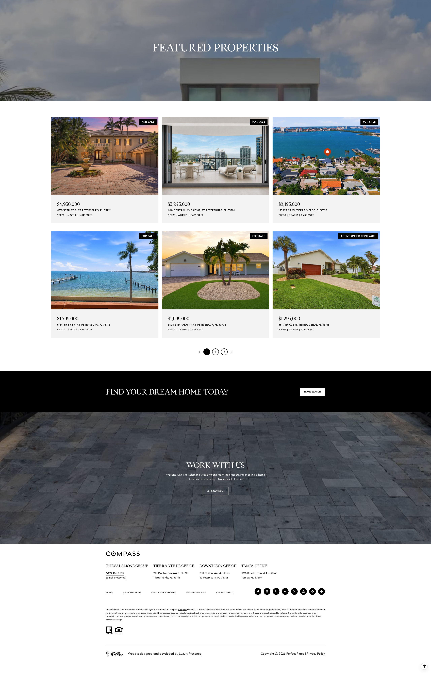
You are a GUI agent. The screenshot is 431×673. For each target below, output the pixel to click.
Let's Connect (225, 592)
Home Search (312, 391)
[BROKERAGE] (321, 591)
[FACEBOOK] (258, 591)
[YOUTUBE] (285, 591)
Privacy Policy (316, 654)
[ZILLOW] (303, 591)
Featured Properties (163, 592)
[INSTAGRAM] (267, 591)
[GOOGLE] (312, 591)
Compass (182, 609)
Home (109, 592)
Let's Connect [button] (215, 491)
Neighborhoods (196, 592)
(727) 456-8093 (115, 573)
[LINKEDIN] (276, 591)
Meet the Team (132, 592)
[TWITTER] (294, 591)
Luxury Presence (190, 654)
